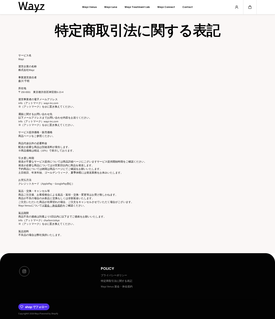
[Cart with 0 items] (250, 7)
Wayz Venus (89, 7)
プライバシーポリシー (114, 275)
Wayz (36, 313)
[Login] (236, 7)
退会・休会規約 (53, 205)
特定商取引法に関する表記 (116, 281)
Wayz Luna (110, 7)
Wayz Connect (166, 7)
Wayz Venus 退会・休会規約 (117, 286)
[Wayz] (31, 7)
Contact (187, 7)
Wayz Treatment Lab (137, 7)
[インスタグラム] (24, 271)
